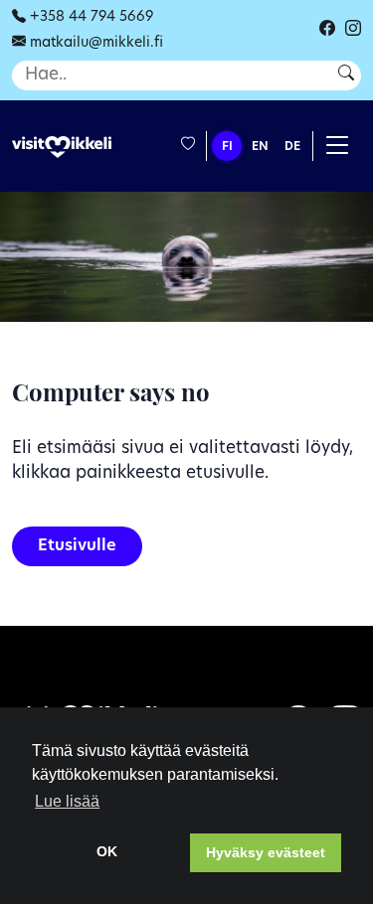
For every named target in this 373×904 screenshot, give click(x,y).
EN (260, 147)
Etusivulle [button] (77, 546)
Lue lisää (67, 801)
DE (292, 147)
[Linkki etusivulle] (61, 147)
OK (106, 851)
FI (227, 147)
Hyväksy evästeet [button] (265, 852)
